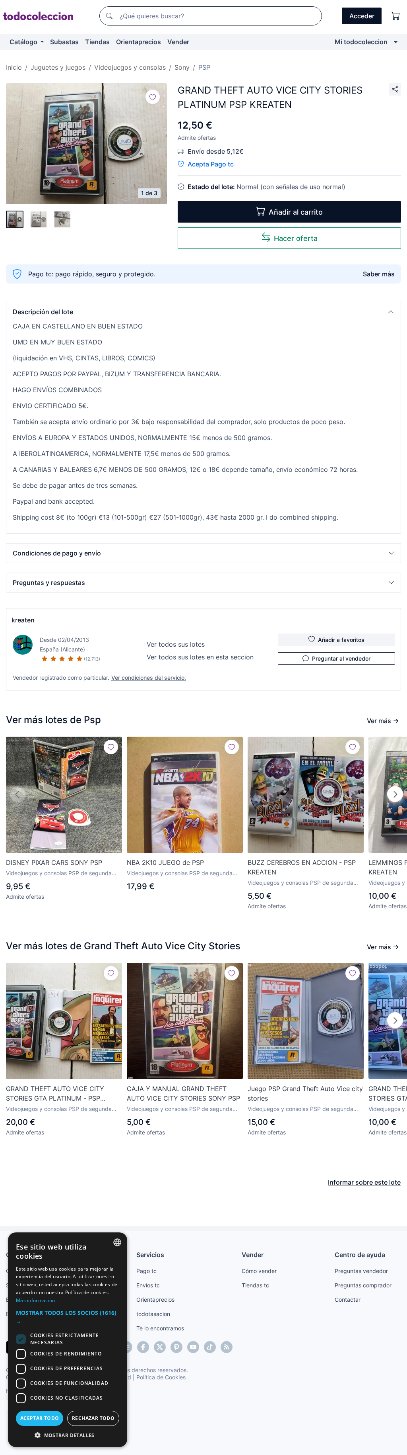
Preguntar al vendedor (341, 658)
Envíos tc (148, 1285)
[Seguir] (152, 97)
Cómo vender (259, 1270)
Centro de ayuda (360, 1255)
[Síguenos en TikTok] (210, 1347)
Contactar (347, 1299)
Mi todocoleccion (361, 42)
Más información (35, 1300)
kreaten (23, 620)
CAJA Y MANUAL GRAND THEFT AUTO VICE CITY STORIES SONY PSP (183, 1093)
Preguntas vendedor (361, 1270)
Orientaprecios (138, 42)
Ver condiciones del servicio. (148, 677)
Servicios (150, 1255)
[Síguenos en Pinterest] (176, 1347)
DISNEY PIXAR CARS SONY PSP (54, 862)
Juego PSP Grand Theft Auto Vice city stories (305, 1093)
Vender (178, 42)
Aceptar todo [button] (39, 1418)
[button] (203, 312)
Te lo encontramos (160, 1328)
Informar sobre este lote (364, 1182)
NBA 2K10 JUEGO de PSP (165, 862)
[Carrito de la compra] (396, 16)
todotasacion (153, 1313)
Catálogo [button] (24, 42)
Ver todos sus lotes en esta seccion (200, 657)
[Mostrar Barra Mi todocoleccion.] (396, 42)
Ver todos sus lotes (176, 644)
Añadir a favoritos (341, 639)
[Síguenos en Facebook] (143, 1347)
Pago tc (146, 1270)
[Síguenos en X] (160, 1347)
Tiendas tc (255, 1285)
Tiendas (97, 42)
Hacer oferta (296, 238)
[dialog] (67, 1339)
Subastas (64, 42)
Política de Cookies (161, 1377)
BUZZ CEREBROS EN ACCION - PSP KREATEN (302, 867)
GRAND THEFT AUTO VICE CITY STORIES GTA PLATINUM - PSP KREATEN (55, 1094)
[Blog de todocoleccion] (227, 1347)
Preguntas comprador (363, 1285)
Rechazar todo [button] (93, 1418)
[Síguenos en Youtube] (193, 1347)
